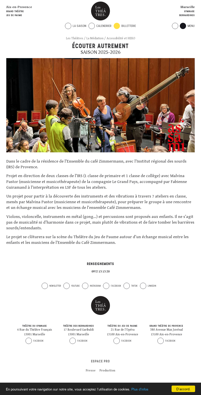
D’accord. (183, 388)
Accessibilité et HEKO (121, 38)
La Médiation (94, 38)
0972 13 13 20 (100, 271)
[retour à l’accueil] (100, 11)
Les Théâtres (74, 38)
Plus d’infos (139, 389)
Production (107, 370)
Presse (91, 370)
